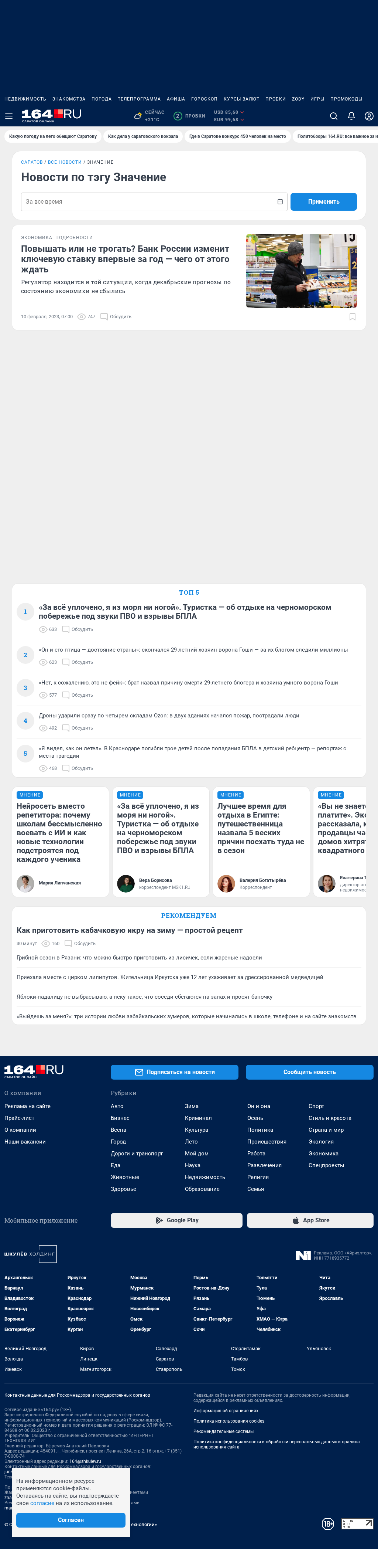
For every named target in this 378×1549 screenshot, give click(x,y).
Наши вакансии (25, 1141)
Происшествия (266, 1141)
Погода (102, 99)
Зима (192, 1106)
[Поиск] (334, 116)
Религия (258, 1177)
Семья (255, 1189)
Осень (255, 1118)
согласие (42, 1503)
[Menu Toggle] (9, 116)
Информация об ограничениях (225, 1410)
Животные (125, 1177)
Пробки (275, 99)
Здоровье (123, 1189)
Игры (317, 99)
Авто (117, 1106)
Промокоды (346, 99)
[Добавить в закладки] (352, 316)
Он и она (258, 1106)
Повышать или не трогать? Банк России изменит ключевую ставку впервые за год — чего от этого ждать (125, 259)
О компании (20, 1130)
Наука (192, 1165)
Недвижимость (25, 99)
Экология (321, 1141)
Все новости (65, 162)
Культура (196, 1130)
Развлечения (264, 1165)
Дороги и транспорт (137, 1153)
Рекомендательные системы (223, 1431)
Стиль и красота (330, 1118)
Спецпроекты (326, 1165)
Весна (118, 1130)
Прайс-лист (19, 1118)
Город (118, 1141)
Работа (256, 1153)
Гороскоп (204, 99)
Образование (202, 1189)
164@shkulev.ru (85, 1461)
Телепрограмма (139, 99)
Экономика (324, 1153)
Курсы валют (242, 99)
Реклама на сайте (27, 1106)
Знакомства (69, 99)
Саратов (32, 162)
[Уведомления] (351, 116)
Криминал (198, 1118)
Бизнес (120, 1118)
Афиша (176, 99)
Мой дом (197, 1153)
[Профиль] (369, 116)
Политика (260, 1130)
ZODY (298, 99)
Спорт (316, 1106)
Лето (191, 1141)
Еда (115, 1165)
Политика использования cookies (228, 1421)
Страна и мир (326, 1130)
